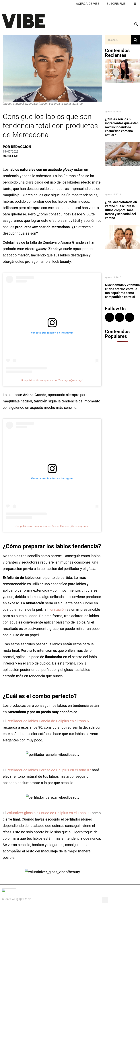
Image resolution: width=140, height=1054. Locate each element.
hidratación (56, 609)
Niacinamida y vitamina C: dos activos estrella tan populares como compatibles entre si (122, 291)
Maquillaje (10, 156)
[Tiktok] (129, 317)
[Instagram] (109, 317)
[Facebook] (119, 317)
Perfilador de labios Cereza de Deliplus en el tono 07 (49, 770)
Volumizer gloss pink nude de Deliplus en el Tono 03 (49, 813)
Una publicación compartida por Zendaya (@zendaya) (52, 380)
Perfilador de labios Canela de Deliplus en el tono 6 (48, 721)
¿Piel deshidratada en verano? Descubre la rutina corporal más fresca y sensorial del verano (121, 210)
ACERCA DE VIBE (87, 4)
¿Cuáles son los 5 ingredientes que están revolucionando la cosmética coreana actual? (122, 127)
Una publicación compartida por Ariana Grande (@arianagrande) (52, 526)
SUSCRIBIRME (116, 4)
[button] (105, 900)
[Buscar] (135, 39)
